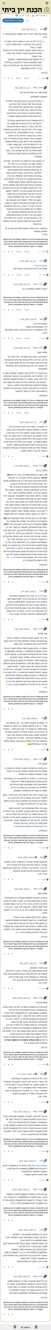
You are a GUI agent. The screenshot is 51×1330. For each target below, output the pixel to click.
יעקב (41, 319)
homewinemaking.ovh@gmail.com (30, 826)
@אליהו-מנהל (41, 265)
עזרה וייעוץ (40, 15)
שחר (41, 29)
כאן (23, 289)
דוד (42, 718)
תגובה (26, 78)
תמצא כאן (20, 932)
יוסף (41, 857)
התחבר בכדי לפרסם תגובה (13, 20)
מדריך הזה (11, 557)
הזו (35, 246)
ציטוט (18, 78)
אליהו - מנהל (38, 88)
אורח (41, 261)
